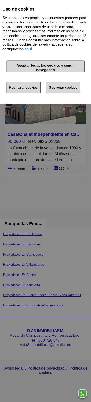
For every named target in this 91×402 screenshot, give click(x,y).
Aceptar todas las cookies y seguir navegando (46, 67)
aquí (28, 49)
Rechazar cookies (23, 87)
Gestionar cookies (63, 87)
